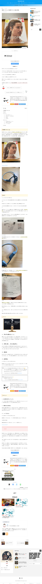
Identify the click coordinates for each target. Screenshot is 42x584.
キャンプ (35, 553)
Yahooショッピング (22, 465)
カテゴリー (35, 560)
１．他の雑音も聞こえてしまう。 (9, 121)
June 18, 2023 (20, 373)
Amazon (12, 465)
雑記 (27, 487)
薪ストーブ (34, 557)
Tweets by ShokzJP (5, 165)
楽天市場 (16, 465)
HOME (21, 578)
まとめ (5, 125)
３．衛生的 (6, 117)
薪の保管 (31, 557)
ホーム (3, 583)
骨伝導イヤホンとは (7, 110)
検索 (40, 30)
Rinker (13, 102)
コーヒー (31, 554)
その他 (25, 487)
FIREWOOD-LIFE (21, 1)
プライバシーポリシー (38, 583)
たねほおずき (31, 553)
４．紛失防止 (6, 118)
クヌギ (39, 553)
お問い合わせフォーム (31, 583)
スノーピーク (35, 554)
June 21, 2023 (20, 379)
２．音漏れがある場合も (8, 122)
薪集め (30, 558)
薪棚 (38, 557)
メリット (5, 113)
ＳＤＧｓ (34, 558)
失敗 (38, 554)
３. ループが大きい (7, 123)
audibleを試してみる (15, 63)
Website (7, 535)
